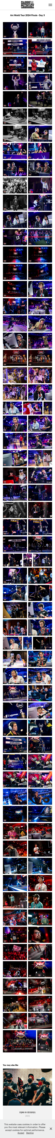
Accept (21, 1133)
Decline (30, 1133)
